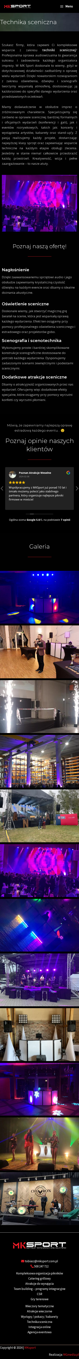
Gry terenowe (40, 1299)
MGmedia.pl (71, 1355)
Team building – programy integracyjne (39, 1289)
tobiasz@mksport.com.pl (41, 1261)
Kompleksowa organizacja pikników (39, 1273)
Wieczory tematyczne (39, 1306)
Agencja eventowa (39, 1332)
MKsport (30, 1348)
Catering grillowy (39, 1278)
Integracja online (39, 1327)
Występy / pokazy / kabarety (39, 1317)
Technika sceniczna (39, 1322)
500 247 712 (41, 1266)
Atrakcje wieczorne (39, 1311)
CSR (39, 1294)
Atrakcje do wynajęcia (39, 1284)
